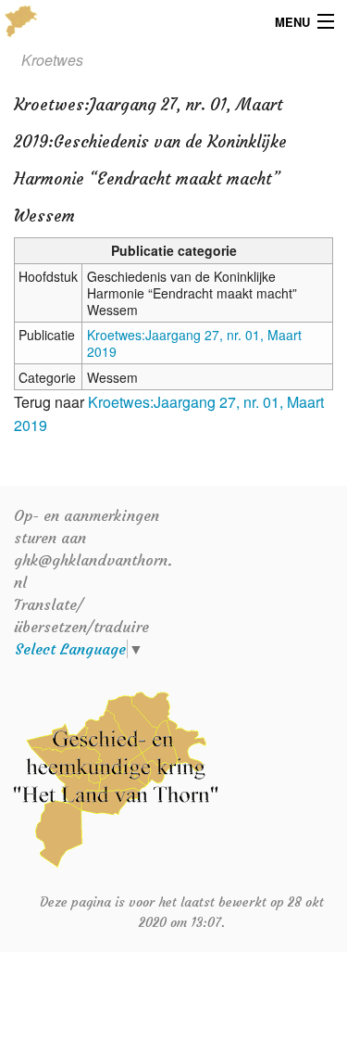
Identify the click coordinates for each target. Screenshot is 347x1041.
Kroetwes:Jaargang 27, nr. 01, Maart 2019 (194, 343)
